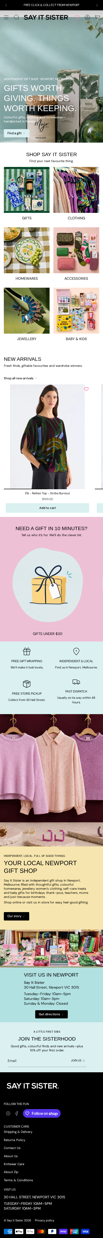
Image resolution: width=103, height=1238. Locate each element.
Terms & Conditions (18, 1180)
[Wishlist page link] (77, 17)
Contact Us (12, 1148)
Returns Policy (14, 1140)
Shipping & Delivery (18, 1132)
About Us (11, 1156)
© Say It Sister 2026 (17, 1220)
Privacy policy (44, 1220)
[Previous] (6, 5)
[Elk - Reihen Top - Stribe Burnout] (47, 436)
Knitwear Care (14, 1164)
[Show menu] (6, 17)
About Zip (11, 1172)
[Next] (97, 5)
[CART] (97, 17)
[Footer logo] (32, 1086)
